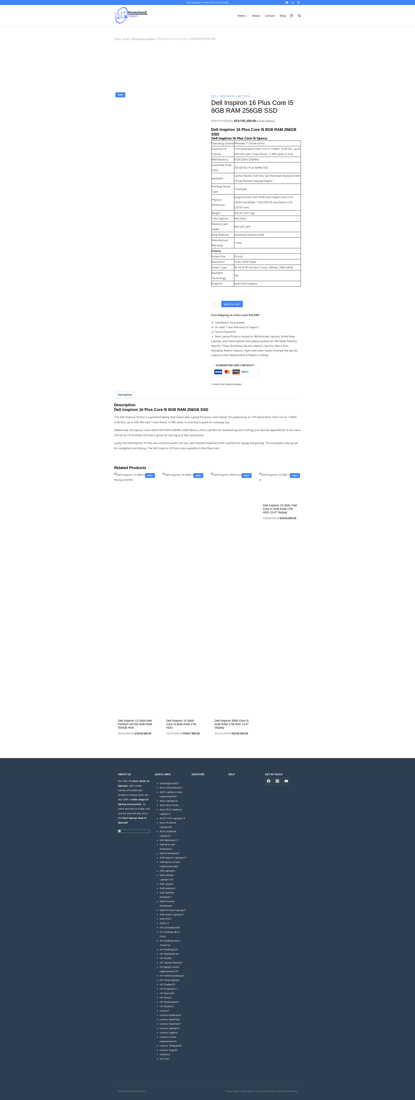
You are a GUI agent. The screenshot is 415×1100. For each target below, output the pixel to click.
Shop (283, 15)
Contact (270, 15)
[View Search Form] (298, 15)
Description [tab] (125, 394)
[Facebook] (287, 2)
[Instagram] (298, 2)
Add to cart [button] (280, 529)
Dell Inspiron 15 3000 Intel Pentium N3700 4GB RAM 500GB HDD (135, 724)
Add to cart (232, 304)
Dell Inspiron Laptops (230, 96)
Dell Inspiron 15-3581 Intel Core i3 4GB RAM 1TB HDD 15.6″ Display (280, 509)
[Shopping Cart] (291, 15)
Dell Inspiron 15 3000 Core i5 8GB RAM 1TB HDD (181, 724)
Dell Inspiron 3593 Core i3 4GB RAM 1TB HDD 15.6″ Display (232, 724)
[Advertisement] (207, 66)
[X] (292, 2)
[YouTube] (286, 781)
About (256, 15)
